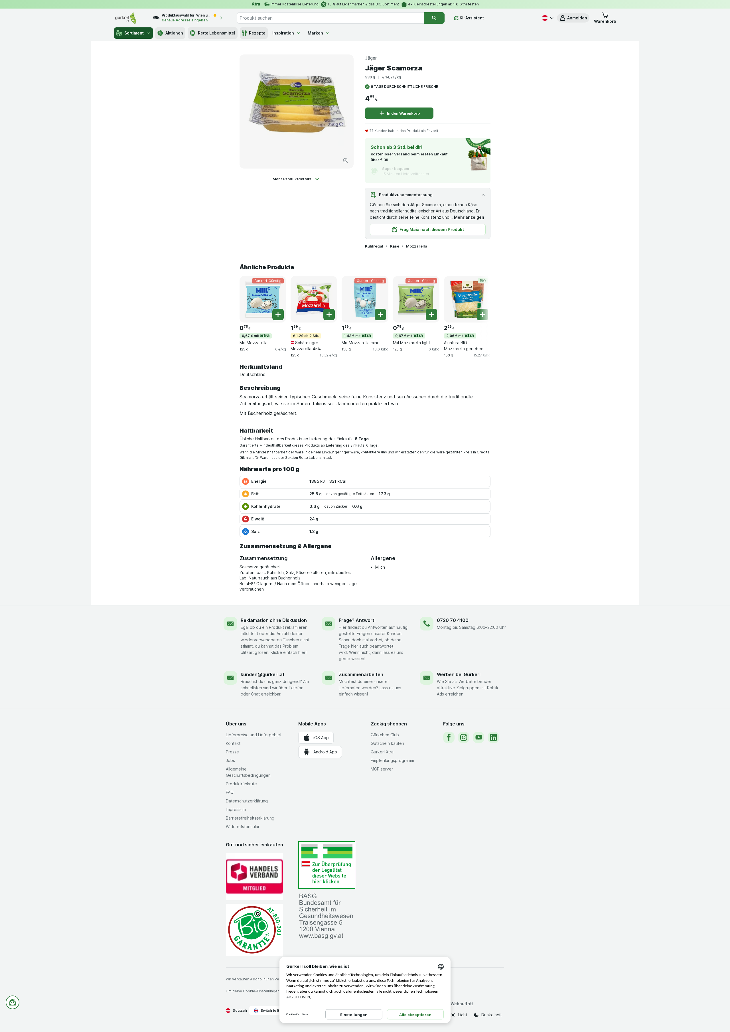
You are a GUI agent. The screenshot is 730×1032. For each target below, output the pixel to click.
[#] (326, 865)
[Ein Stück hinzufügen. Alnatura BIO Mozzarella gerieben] (482, 314)
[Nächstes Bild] (479, 299)
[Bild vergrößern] (345, 160)
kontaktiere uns (374, 452)
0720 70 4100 (453, 620)
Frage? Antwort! (357, 620)
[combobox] (330, 18)
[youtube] (478, 737)
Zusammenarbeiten (361, 674)
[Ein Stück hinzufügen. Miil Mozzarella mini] (380, 314)
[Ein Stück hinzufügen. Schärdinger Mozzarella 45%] (329, 314)
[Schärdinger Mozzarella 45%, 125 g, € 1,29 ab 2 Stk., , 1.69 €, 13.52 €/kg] (314, 299)
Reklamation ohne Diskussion (274, 620)
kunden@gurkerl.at (263, 674)
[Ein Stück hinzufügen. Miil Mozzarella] (278, 314)
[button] (573, 18)
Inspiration (283, 33)
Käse (394, 246)
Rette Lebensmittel (216, 33)
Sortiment (134, 33)
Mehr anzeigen (469, 217)
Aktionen (174, 33)
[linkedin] (493, 737)
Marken (315, 33)
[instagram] (463, 737)
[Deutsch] (547, 18)
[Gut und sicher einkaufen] (254, 930)
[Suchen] (434, 18)
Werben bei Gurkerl (458, 674)
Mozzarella (416, 246)
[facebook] (449, 737)
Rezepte (257, 33)
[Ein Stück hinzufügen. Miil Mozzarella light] (431, 314)
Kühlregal (374, 246)
